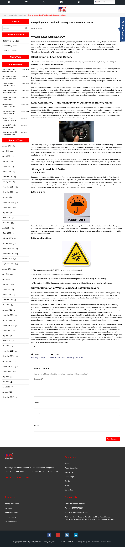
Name (36, 402)
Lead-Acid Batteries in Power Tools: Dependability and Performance (9, 126)
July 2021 (5, 336)
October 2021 (7, 320)
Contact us (69, 490)
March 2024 (6, 233)
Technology (69, 477)
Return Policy (93, 542)
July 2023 (5, 274)
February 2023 (7, 300)
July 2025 (5, 151)
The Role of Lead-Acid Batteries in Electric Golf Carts (9, 112)
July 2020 (5, 377)
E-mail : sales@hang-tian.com (76, 512)
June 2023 (6, 279)
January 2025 (7, 182)
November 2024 (8, 192)
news (10, 15)
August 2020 (6, 371)
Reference (69, 472)
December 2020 (8, 351)
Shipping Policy (81, 542)
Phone (36, 425)
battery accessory (12, 504)
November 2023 (8, 254)
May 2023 (5, 284)
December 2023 (8, 248)
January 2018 (7, 392)
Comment (38, 379)
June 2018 (6, 387)
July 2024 (5, 213)
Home (4, 15)
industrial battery (11, 512)
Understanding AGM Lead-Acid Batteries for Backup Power (9, 91)
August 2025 (6, 146)
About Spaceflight (71, 468)
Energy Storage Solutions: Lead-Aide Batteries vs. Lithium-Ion (10, 85)
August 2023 (6, 269)
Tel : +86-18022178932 (74, 508)
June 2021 (6, 341)
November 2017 (8, 397)
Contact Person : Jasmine (75, 504)
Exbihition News (9, 50)
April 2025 (6, 166)
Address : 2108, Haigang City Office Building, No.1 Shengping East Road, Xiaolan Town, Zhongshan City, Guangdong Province (90, 518)
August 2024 (6, 207)
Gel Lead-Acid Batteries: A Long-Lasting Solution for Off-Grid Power (9, 105)
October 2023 (7, 259)
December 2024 (8, 187)
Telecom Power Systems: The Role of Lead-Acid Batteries (9, 119)
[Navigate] (26, 2)
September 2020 (8, 366)
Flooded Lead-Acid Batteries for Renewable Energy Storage (9, 98)
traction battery (11, 521)
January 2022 (7, 310)
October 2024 (7, 197)
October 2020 (7, 361)
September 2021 (8, 325)
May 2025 (5, 161)
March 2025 (6, 171)
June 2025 (6, 156)
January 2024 (7, 243)
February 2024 (7, 238)
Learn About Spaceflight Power (17, 477)
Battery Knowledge (19, 15)
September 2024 (8, 202)
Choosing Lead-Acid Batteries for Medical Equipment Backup (9, 133)
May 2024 (5, 223)
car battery (9, 508)
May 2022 (5, 305)
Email (36, 414)
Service (68, 481)
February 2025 (7, 177)
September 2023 (8, 264)
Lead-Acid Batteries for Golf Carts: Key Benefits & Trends (9, 78)
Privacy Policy (105, 542)
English (101, 2)
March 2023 (6, 295)
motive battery (10, 517)
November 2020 (8, 356)
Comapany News (9, 46)
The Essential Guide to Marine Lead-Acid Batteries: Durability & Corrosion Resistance (9, 71)
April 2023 (6, 289)
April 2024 (6, 228)
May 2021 (5, 346)
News (67, 485)
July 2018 (5, 382)
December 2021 (8, 315)
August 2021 (6, 330)
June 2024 (6, 218)
